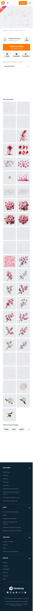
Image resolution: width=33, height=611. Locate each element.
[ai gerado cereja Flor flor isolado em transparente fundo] (9, 455)
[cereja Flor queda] (9, 218)
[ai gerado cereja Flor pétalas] (9, 246)
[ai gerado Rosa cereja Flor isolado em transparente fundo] (9, 427)
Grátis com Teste (16, 47)
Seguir (27, 40)
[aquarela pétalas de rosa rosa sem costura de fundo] (9, 413)
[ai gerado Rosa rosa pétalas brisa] (9, 260)
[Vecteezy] (3, 3)
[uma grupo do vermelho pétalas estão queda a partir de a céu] (9, 176)
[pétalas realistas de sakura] (9, 107)
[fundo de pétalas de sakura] (9, 163)
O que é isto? (20, 62)
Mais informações (9, 65)
